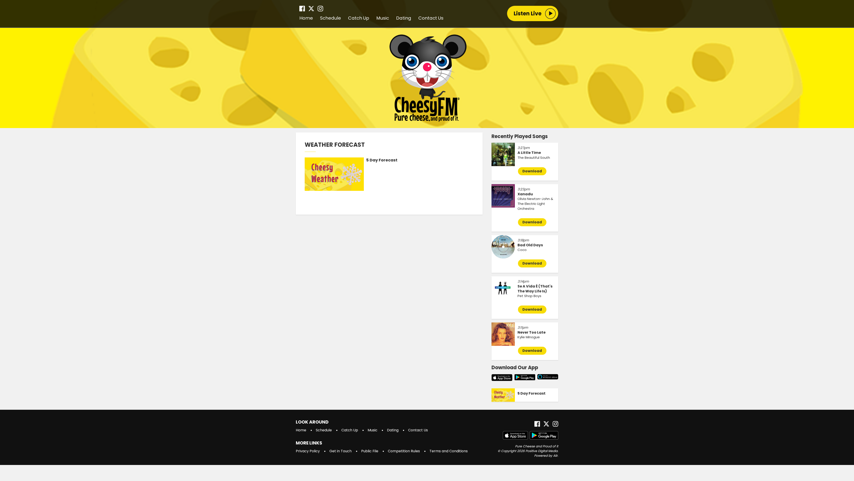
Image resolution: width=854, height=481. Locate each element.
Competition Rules (404, 451)
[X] (311, 8)
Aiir (555, 455)
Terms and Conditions (448, 451)
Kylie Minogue (529, 337)
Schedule (330, 18)
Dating (403, 18)
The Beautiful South (534, 157)
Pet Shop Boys (529, 295)
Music (382, 18)
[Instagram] (320, 8)
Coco (522, 249)
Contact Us (430, 18)
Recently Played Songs (519, 136)
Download (532, 171)
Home (306, 18)
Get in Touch (340, 451)
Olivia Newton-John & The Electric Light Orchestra (535, 203)
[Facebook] (302, 8)
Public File (369, 451)
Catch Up (358, 18)
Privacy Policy (308, 451)
